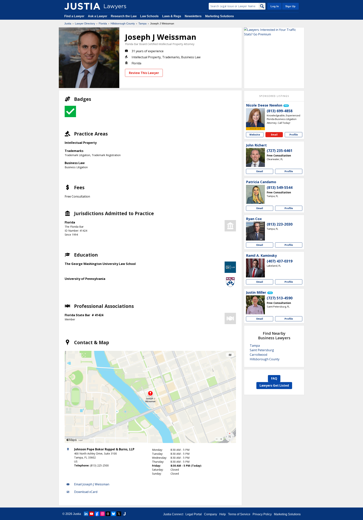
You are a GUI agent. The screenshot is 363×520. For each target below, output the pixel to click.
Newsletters (193, 16)
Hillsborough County (123, 23)
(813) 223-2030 (279, 224)
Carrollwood (258, 355)
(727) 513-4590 (279, 298)
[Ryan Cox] (255, 231)
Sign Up (290, 6)
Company (210, 514)
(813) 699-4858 (279, 110)
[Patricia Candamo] (255, 194)
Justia (67, 23)
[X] (119, 513)
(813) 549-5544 (279, 187)
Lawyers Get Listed (274, 385)
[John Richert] (255, 157)
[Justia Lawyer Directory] (82, 6)
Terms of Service (239, 514)
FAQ (274, 378)
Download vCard (85, 492)
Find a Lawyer (74, 16)
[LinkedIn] (86, 513)
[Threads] (108, 513)
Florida (103, 23)
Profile (293, 134)
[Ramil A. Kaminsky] (255, 267)
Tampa (142, 23)
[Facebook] (97, 513)
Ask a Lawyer (98, 16)
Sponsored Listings (274, 96)
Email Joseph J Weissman (91, 484)
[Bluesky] (113, 513)
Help (222, 514)
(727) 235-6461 (279, 150)
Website (254, 134)
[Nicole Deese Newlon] (255, 117)
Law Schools (149, 16)
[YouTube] (91, 513)
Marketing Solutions (219, 16)
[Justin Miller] (255, 304)
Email (274, 134)
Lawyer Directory (85, 23)
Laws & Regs (171, 16)
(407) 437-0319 (279, 261)
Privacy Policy (262, 514)
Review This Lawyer (144, 73)
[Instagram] (102, 513)
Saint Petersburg (262, 350)
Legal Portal (193, 514)
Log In (275, 6)
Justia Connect (173, 514)
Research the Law (124, 16)
